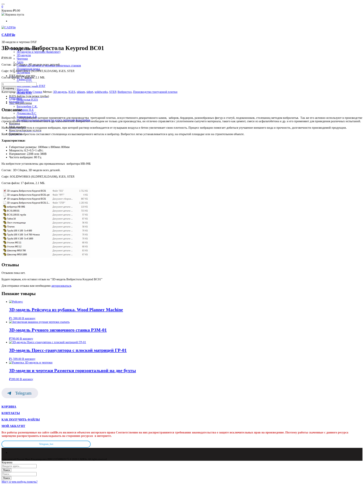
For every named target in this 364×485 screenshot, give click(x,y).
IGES (71, 91)
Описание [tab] (15, 98)
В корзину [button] (28, 318)
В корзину (8, 88)
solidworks (101, 91)
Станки (37, 91)
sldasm (81, 91)
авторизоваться (61, 285)
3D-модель (60, 91)
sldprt (89, 91)
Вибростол (125, 91)
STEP (112, 91)
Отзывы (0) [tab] (16, 101)
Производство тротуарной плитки (155, 91)
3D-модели (24, 91)
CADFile (8, 35)
